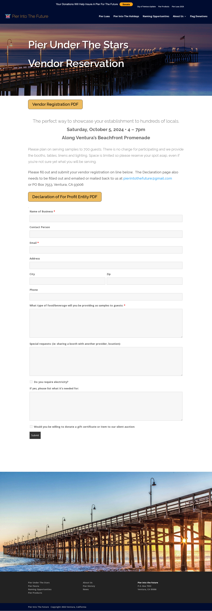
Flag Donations (198, 16)
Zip (109, 274)
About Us (178, 16)
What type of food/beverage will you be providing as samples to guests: (77, 305)
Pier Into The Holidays (126, 16)
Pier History (89, 586)
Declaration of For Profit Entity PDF (64, 196)
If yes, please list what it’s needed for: (54, 388)
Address (35, 258)
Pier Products (163, 7)
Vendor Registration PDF (55, 104)
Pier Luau (104, 16)
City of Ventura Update (146, 7)
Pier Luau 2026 (178, 7)
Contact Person (40, 227)
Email (34, 243)
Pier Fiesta (33, 586)
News (86, 589)
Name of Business (42, 211)
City (32, 274)
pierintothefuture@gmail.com (147, 178)
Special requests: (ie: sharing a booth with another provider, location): (75, 343)
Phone (34, 289)
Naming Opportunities (156, 16)
